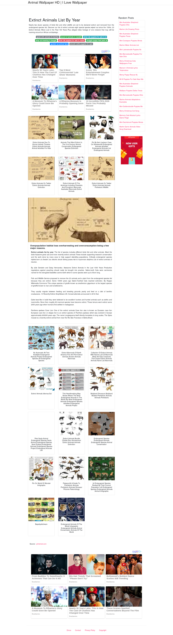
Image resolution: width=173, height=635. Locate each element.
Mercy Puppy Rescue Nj (128, 74)
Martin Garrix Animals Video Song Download (129, 127)
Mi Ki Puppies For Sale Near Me (131, 79)
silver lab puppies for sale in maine (71, 40)
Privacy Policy (90, 630)
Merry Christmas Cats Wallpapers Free (127, 62)
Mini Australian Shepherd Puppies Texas (128, 34)
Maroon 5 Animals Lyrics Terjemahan (128, 69)
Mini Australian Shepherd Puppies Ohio (128, 23)
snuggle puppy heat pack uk (97, 40)
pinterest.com (41, 544)
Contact (78, 630)
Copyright (102, 630)
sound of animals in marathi (71, 37)
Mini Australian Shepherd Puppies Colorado (128, 84)
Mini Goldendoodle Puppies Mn (131, 106)
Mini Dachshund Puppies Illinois (131, 122)
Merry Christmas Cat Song (129, 111)
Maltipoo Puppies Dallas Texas (130, 90)
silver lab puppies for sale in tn (95, 37)
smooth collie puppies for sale (81, 44)
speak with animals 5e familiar (47, 37)
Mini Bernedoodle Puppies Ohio (131, 95)
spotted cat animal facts (59, 44)
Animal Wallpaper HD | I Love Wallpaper (57, 2)
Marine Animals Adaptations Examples (129, 100)
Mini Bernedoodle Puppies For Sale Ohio (130, 55)
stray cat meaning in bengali (46, 40)
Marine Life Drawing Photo (129, 29)
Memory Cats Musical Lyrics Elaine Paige (129, 116)
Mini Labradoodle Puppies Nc (130, 49)
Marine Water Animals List (129, 45)
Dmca (69, 630)
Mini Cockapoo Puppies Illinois (130, 40)
